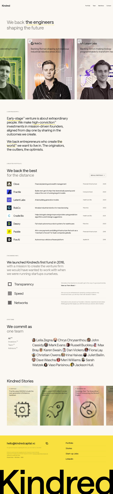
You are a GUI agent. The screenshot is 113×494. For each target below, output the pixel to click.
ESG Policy (17, 457)
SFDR (22, 457)
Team (94, 5)
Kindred (6, 5)
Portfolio (87, 5)
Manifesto (101, 5)
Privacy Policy (10, 457)
